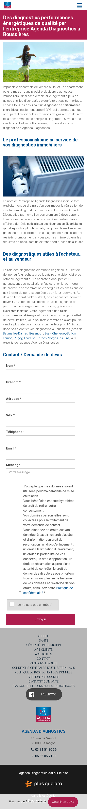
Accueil (43, 636)
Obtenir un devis (63, 802)
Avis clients (43, 649)
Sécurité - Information (43, 645)
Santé (43, 640)
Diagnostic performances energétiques (44, 686)
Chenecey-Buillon (64, 333)
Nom (10, 366)
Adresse (13, 399)
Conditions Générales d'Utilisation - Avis (43, 668)
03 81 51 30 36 (45, 750)
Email (11, 448)
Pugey (18, 338)
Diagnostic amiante (43, 681)
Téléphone (15, 432)
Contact (43, 659)
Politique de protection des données (43, 672)
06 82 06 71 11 (45, 756)
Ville (10, 415)
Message (13, 465)
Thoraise (30, 338)
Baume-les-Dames (15, 333)
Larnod (8, 338)
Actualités (43, 654)
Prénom (13, 382)
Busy (48, 333)
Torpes (42, 338)
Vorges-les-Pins (58, 338)
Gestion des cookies (43, 677)
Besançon (36, 333)
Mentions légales (43, 663)
